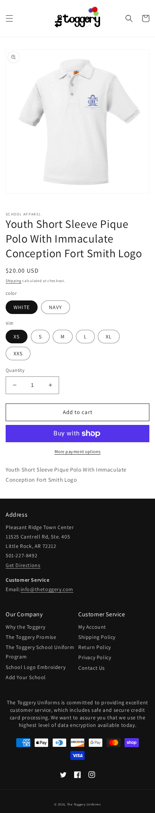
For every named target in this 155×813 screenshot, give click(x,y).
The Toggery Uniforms (84, 804)
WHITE (22, 307)
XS (17, 336)
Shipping (13, 280)
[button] (9, 18)
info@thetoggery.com (47, 589)
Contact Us (91, 667)
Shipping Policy (96, 637)
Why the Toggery (26, 626)
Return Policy (94, 647)
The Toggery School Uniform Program (40, 652)
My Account (92, 626)
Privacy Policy (94, 657)
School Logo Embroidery (35, 667)
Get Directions (23, 565)
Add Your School (26, 677)
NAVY (55, 307)
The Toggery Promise (31, 637)
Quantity (15, 370)
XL (109, 336)
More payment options (78, 451)
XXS (18, 353)
